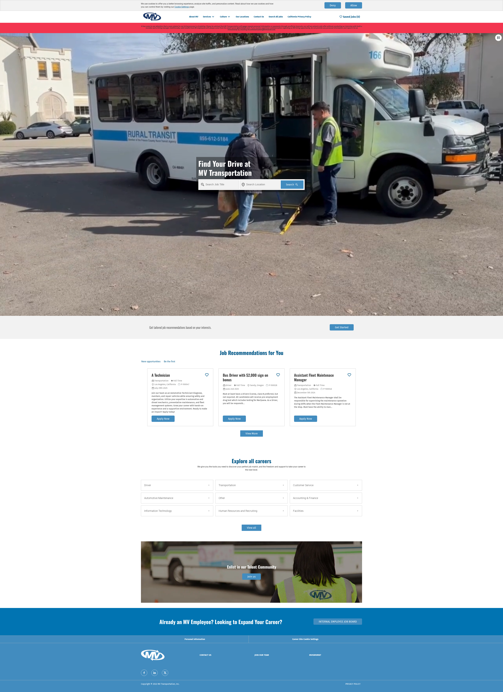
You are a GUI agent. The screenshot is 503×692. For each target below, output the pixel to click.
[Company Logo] (152, 16)
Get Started (341, 327)
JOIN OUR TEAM (262, 655)
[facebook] (144, 673)
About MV (193, 16)
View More (251, 433)
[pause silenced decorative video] (498, 37)
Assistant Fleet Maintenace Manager (314, 377)
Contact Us (259, 16)
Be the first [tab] (169, 361)
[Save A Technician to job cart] (207, 375)
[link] (251, 576)
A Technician (161, 375)
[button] (251, 528)
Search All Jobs (276, 16)
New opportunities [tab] (150, 361)
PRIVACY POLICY (352, 684)
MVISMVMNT (315, 655)
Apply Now (163, 418)
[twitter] (165, 673)
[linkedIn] (154, 673)
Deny (333, 5)
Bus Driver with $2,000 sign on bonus (245, 377)
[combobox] (219, 184)
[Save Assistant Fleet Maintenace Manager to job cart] (349, 375)
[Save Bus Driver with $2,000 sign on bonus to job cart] (278, 375)
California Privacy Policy (299, 16)
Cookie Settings (181, 7)
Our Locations (242, 16)
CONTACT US (205, 655)
